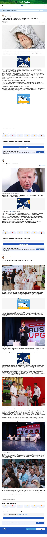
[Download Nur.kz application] (23, 2)
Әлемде (3, 157)
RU (42, 5)
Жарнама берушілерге (40, 529)
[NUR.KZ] (23, 5)
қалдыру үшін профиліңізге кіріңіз (23, 143)
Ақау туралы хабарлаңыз (31, 529)
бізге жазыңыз (12, 128)
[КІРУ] (44, 6)
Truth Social (11, 211)
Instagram (40, 152)
